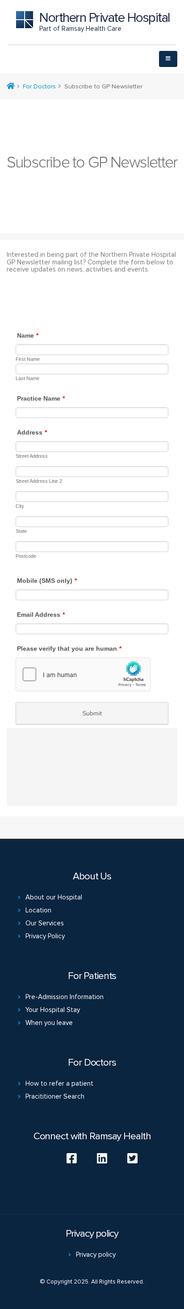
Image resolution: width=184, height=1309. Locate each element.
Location (38, 910)
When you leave (49, 1023)
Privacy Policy (45, 936)
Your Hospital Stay (52, 1010)
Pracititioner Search (54, 1096)
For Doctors (39, 86)
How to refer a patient (59, 1083)
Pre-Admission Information (64, 997)
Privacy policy (96, 1254)
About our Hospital (53, 897)
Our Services (44, 923)
